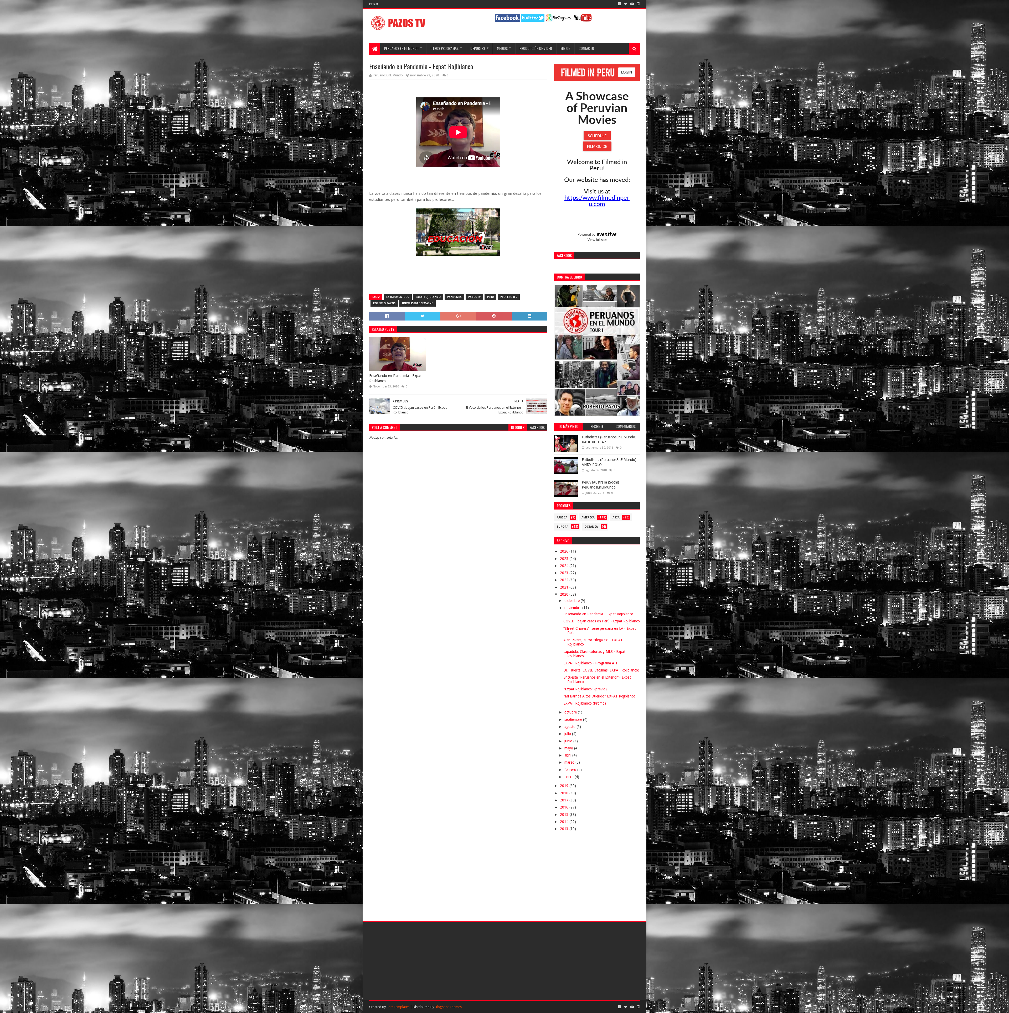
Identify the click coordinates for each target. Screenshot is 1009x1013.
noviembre (573, 608)
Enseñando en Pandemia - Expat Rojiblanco (395, 378)
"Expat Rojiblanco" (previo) (585, 689)
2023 (564, 573)
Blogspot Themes (448, 1007)
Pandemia (454, 297)
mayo (569, 748)
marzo (569, 762)
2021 (564, 587)
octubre (571, 712)
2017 (564, 800)
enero (569, 777)
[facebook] (619, 4)
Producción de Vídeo (535, 48)
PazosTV (474, 297)
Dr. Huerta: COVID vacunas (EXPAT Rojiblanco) (601, 670)
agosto (570, 727)
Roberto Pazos (384, 303)
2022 (564, 580)
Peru (490, 297)
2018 (564, 793)
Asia (616, 517)
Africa (562, 517)
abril (568, 755)
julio (568, 734)
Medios (502, 48)
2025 (564, 559)
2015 (564, 814)
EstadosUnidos (397, 297)
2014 (564, 822)
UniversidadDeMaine (417, 303)
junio (568, 741)
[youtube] (632, 4)
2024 (564, 566)
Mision (565, 48)
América (588, 517)
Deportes (477, 48)
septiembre (573, 719)
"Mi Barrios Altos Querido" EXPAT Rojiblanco (599, 696)
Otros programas (444, 48)
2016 (564, 807)
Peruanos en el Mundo (401, 48)
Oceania (591, 526)
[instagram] (638, 4)
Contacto (586, 48)
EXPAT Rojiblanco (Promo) (584, 703)
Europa (562, 526)
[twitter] (625, 4)
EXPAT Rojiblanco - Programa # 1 (590, 663)
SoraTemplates (398, 1007)
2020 (564, 594)
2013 (564, 829)
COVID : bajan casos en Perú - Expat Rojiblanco (601, 621)
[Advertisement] (458, 565)
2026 (564, 551)
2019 (564, 786)
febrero (570, 770)
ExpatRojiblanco (428, 297)
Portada (373, 4)
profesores (508, 297)
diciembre (572, 601)
